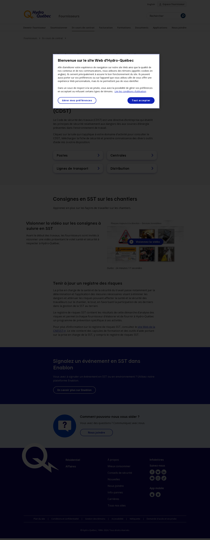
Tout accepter (141, 100)
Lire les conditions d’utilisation (130, 91)
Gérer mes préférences (77, 100)
